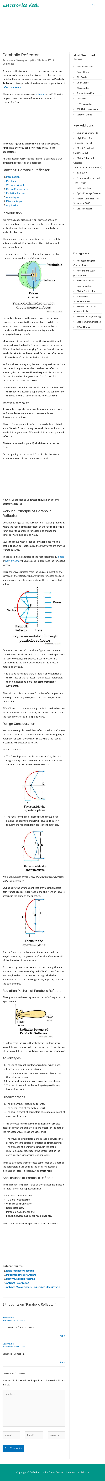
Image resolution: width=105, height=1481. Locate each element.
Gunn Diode (83, 82)
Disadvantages (14, 201)
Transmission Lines (86, 93)
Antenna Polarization (17, 1282)
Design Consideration (17, 189)
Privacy (85, 1472)
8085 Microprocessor (87, 109)
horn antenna (12, 560)
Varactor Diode (84, 114)
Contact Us (62, 1472)
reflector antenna (12, 87)
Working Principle (15, 185)
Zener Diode (83, 72)
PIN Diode (82, 77)
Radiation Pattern (15, 193)
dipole (61, 556)
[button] (93, 5)
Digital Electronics (86, 291)
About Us (74, 1472)
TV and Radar (83, 327)
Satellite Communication (89, 321)
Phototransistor (85, 66)
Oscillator (81, 98)
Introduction (13, 176)
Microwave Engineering (89, 316)
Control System (84, 285)
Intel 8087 (82, 172)
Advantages (12, 197)
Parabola (11, 181)
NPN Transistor (84, 103)
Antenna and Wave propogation (19, 60)
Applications (12, 205)
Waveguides (83, 87)
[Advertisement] (52, 30)
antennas (40, 94)
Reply (62, 1335)
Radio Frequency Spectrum (20, 1270)
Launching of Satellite (87, 132)
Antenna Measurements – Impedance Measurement (33, 1287)
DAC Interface (84, 187)
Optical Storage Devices (89, 193)
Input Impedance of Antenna (21, 1274)
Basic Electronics (85, 280)
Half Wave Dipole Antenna (20, 1278)
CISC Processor (84, 208)
